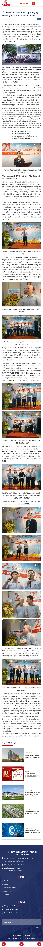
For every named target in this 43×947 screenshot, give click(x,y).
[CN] (26, 3)
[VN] (21, 3)
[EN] (24, 3)
